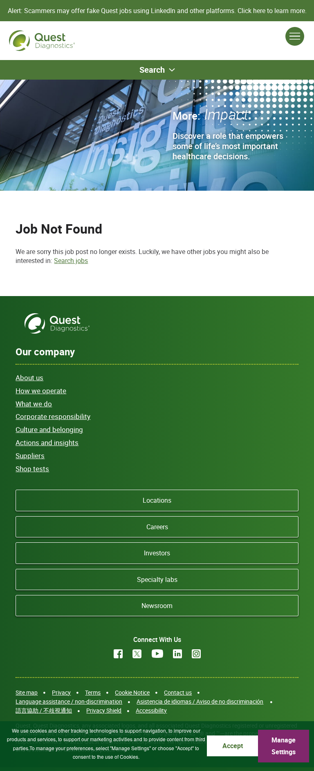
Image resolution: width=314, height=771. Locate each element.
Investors (157, 552)
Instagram (196, 653)
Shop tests (32, 468)
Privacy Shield (103, 710)
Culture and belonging (49, 429)
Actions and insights (47, 442)
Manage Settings (283, 745)
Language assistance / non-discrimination (69, 701)
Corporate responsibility (53, 416)
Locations (157, 500)
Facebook (118, 653)
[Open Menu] (294, 36)
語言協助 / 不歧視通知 (44, 710)
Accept (232, 745)
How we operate (41, 390)
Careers (157, 526)
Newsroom (157, 605)
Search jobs (71, 260)
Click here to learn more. (272, 10)
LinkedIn (177, 653)
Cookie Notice (132, 692)
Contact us (178, 692)
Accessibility (151, 710)
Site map (27, 692)
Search (152, 69)
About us (29, 377)
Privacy (61, 692)
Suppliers (30, 455)
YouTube (157, 653)
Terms (93, 692)
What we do (34, 403)
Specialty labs (157, 579)
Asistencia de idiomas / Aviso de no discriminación (200, 701)
